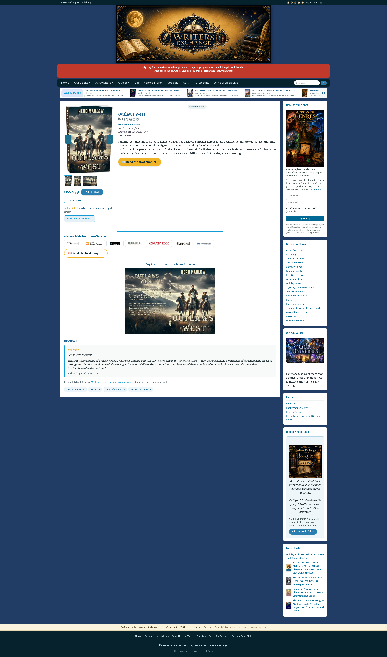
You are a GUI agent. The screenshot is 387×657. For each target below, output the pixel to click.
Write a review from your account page (111, 382)
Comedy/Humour (295, 267)
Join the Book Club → (303, 531)
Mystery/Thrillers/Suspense (300, 287)
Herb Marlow (130, 118)
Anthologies (292, 254)
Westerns (95, 389)
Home (65, 82)
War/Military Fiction (296, 312)
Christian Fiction (295, 262)
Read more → (317, 189)
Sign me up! (305, 218)
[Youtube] (292, 2)
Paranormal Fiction (296, 295)
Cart (186, 82)
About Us (290, 403)
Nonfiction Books (295, 291)
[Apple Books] (94, 243)
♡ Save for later (74, 200)
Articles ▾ (124, 82)
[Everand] (183, 243)
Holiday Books (293, 283)
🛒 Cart (323, 2)
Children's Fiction (295, 258)
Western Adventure (140, 389)
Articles (165, 636)
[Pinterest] (302, 2)
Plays (289, 300)
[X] (288, 2)
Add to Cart (92, 192)
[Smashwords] (204, 243)
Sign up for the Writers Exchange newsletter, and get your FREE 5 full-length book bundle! (193, 69)
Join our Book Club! (226, 82)
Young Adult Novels (296, 320)
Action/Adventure (115, 389)
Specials (172, 82)
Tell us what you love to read (301, 210)
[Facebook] (295, 2)
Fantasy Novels (294, 271)
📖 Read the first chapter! (139, 162)
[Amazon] (72, 243)
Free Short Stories (295, 275)
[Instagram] (299, 2)
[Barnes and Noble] (135, 243)
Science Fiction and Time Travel (303, 308)
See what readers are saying (88, 210)
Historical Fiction (197, 107)
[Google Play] (115, 243)
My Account (201, 82)
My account (311, 2)
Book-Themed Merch (148, 82)
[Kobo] (159, 243)
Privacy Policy (293, 412)
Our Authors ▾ (104, 82)
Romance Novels (295, 304)
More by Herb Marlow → (80, 218)
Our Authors (151, 636)
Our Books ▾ (82, 82)
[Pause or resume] (323, 93)
